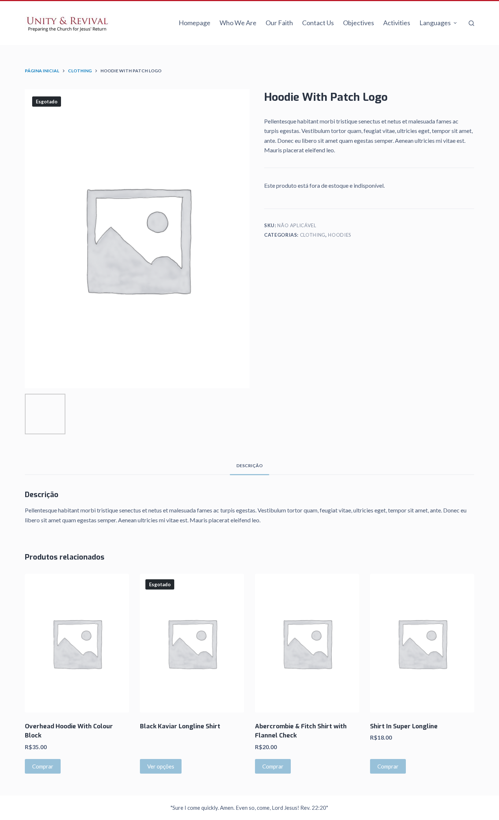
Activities (396, 23)
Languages (435, 23)
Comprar (42, 766)
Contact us (318, 23)
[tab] (249, 465)
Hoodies (339, 235)
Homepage (194, 23)
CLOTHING (312, 235)
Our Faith (279, 23)
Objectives (358, 23)
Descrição (249, 465)
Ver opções (160, 766)
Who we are (238, 23)
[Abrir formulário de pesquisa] (471, 23)
